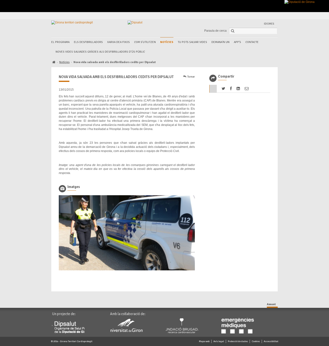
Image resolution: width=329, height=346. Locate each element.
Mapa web (204, 341)
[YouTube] (268, 16)
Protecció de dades (238, 341)
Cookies (256, 341)
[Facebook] (246, 16)
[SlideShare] (273, 16)
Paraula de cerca (215, 30)
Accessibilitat (271, 341)
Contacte (252, 42)
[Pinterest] (257, 16)
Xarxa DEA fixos (118, 42)
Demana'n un (220, 42)
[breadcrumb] (53, 62)
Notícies (166, 42)
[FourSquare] (262, 16)
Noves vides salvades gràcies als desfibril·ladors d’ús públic (100, 52)
